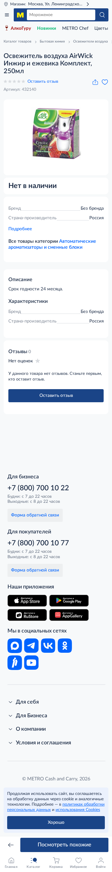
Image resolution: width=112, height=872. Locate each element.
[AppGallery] (69, 615)
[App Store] (27, 601)
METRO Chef (75, 28)
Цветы (101, 28)
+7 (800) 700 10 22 (38, 488)
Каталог (7, 14)
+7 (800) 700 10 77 (38, 543)
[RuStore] (27, 615)
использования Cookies (78, 810)
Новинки (46, 28)
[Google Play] (69, 601)
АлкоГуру (21, 28)
